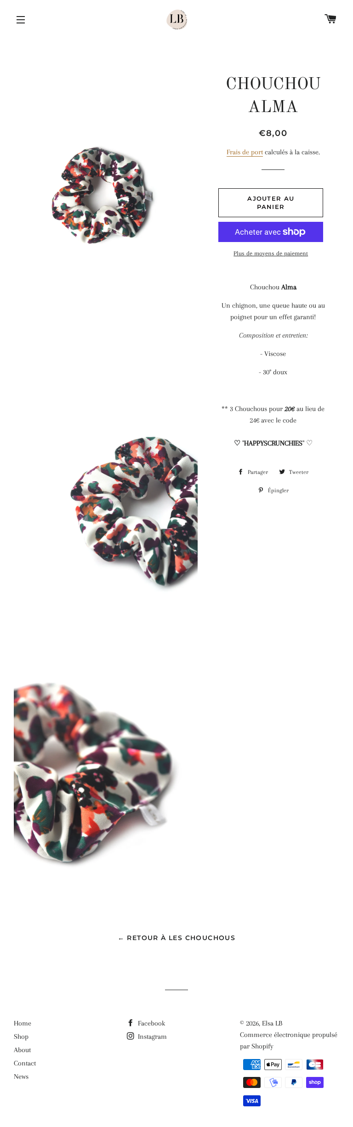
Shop (21, 1036)
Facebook (150, 1023)
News (21, 1076)
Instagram (151, 1036)
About (22, 1050)
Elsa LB (272, 1023)
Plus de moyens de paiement (270, 253)
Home (22, 1023)
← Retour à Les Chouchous (177, 938)
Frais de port (245, 152)
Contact (25, 1063)
